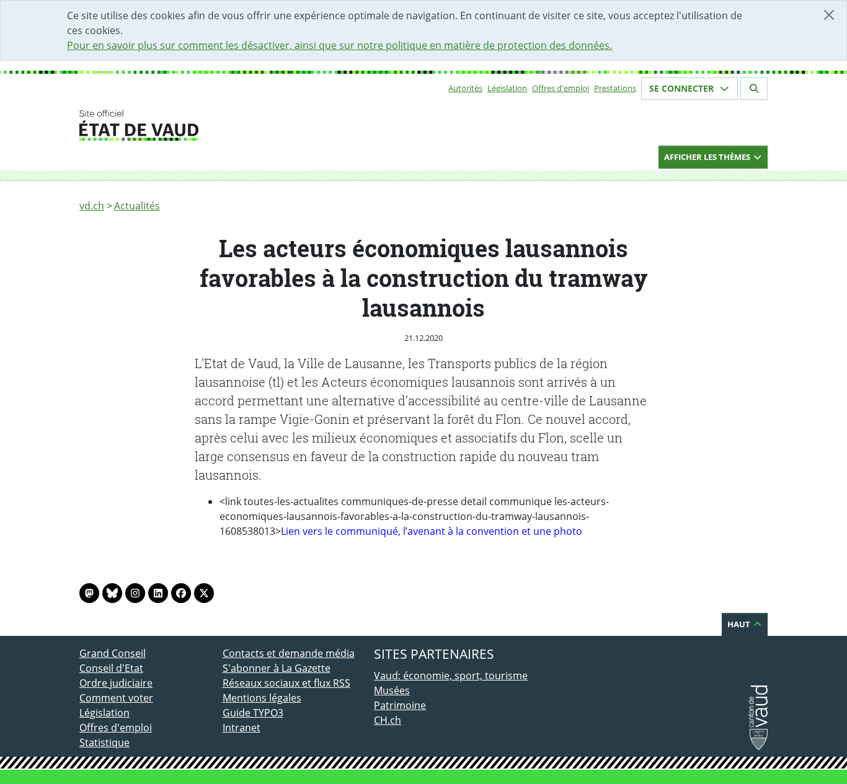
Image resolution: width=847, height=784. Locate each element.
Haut (739, 624)
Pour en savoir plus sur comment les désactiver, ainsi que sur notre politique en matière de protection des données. (339, 45)
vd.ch (91, 206)
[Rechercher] (754, 88)
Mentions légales (262, 698)
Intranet (241, 727)
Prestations (615, 88)
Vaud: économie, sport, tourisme (451, 675)
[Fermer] (829, 15)
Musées (392, 690)
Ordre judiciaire (116, 683)
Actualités (137, 206)
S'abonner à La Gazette (276, 668)
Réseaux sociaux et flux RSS (286, 683)
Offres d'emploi (560, 88)
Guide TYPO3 (253, 713)
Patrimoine (400, 705)
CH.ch (387, 720)
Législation (507, 88)
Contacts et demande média (289, 653)
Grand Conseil (112, 653)
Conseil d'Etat (111, 668)
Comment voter (116, 698)
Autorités (465, 88)
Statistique (104, 742)
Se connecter (682, 88)
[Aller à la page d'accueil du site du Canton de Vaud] (217, 125)
